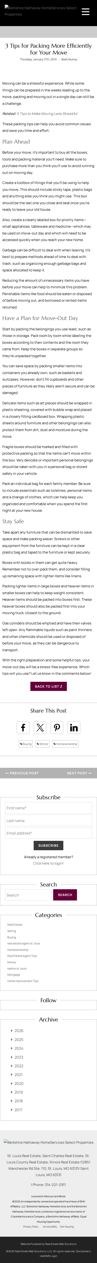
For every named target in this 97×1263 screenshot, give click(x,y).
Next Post (77, 773)
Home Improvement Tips (22, 981)
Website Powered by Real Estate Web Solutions (48, 1244)
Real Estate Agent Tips (22, 956)
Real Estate (14, 925)
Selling (11, 931)
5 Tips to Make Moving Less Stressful (47, 113)
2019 (19, 1092)
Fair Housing (67, 1226)
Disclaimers (83, 1251)
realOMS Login (48, 1256)
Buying (27, 744)
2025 (19, 1039)
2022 (19, 1065)
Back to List (47, 686)
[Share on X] (40, 727)
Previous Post (24, 773)
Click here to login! (48, 863)
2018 (19, 1100)
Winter (43, 744)
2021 (19, 1074)
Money (11, 962)
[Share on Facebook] (23, 727)
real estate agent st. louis (23, 943)
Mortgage (13, 975)
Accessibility (50, 1226)
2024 (19, 1048)
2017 (18, 1109)
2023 (19, 1057)
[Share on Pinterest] (57, 727)
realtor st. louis (16, 969)
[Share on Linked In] (74, 727)
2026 (19, 1030)
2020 (19, 1083)
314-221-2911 (55, 1184)
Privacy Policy (31, 1226)
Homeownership (66, 744)
